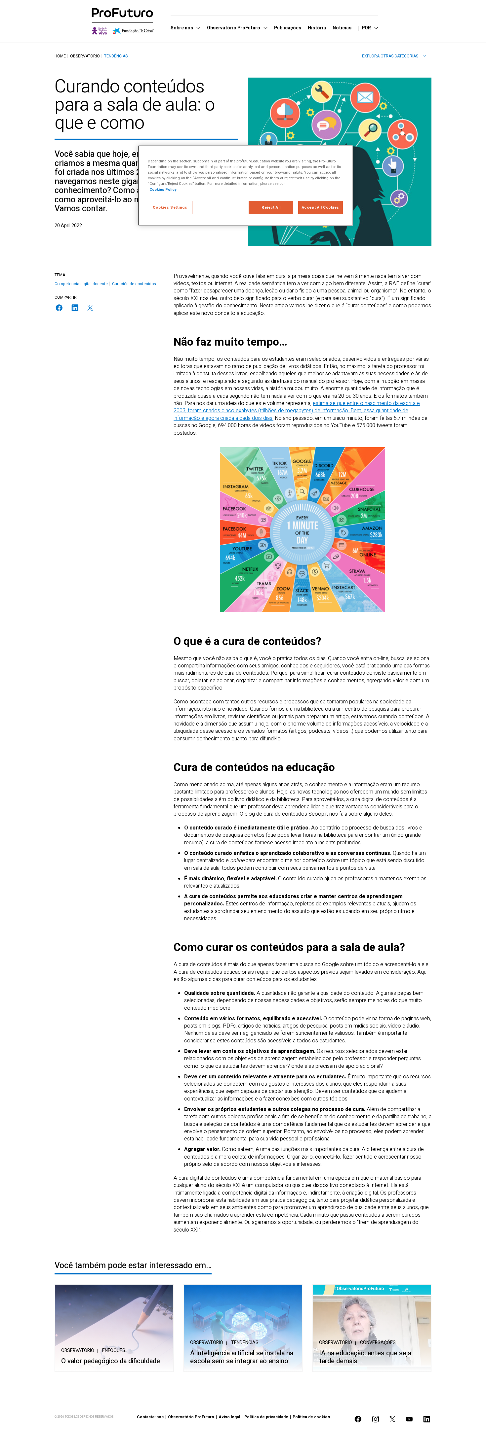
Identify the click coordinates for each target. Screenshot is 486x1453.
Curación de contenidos (134, 284)
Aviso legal (229, 1417)
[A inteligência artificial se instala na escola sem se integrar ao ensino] (243, 1328)
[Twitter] (90, 307)
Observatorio (85, 56)
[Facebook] (59, 308)
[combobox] (394, 56)
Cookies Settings (170, 207)
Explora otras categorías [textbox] (390, 56)
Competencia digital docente (81, 284)
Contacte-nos (150, 1417)
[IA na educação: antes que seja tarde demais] (371, 1328)
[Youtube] (409, 1419)
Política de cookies (311, 1417)
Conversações (378, 1342)
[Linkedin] (75, 308)
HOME (60, 56)
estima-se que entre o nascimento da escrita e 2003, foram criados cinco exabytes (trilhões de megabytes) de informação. (297, 407)
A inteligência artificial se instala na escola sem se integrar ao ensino (241, 1357)
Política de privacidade (266, 1417)
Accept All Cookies (320, 207)
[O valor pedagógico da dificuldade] (114, 1328)
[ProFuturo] (122, 21)
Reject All (271, 207)
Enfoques (113, 1350)
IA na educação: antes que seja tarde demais (365, 1357)
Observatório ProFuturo (191, 1417)
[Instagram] (375, 1419)
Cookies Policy (163, 189)
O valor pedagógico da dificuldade (110, 1361)
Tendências (116, 56)
